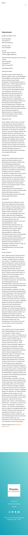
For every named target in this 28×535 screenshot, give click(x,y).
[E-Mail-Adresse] (18, 512)
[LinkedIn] (12, 512)
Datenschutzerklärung (14, 504)
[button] (26, 5)
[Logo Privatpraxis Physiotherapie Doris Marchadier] (3, 3)
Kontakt (14, 506)
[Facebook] (15, 512)
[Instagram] (9, 512)
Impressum (14, 501)
